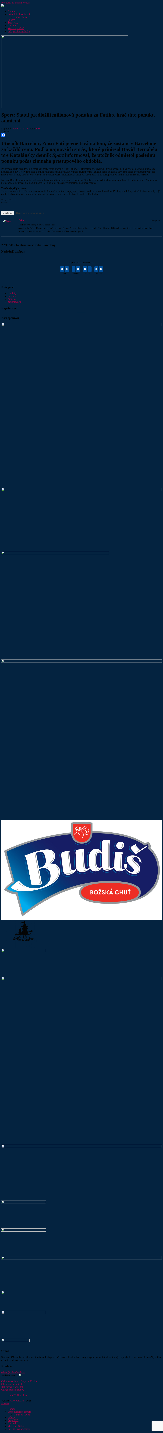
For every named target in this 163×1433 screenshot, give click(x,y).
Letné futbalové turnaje (19, 14)
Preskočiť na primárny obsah (15, 2)
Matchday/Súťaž (16, 28)
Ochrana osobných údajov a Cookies (19, 1381)
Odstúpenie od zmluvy (12, 1389)
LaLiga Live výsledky (19, 31)
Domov (11, 11)
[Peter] (7, 222)
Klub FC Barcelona (17, 1395)
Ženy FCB (13, 22)
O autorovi (7, 213)
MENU (5, 1403)
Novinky (12, 293)
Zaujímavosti (14, 301)
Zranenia (12, 299)
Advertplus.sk (17, 1400)
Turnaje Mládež (22, 17)
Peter (38, 128)
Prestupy (12, 296)
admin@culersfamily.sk (13, 1372)
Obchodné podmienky (12, 1384)
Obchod (12, 25)
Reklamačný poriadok (12, 1387)
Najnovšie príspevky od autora (30, 213)
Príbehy (11, 19)
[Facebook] (81, 135)
